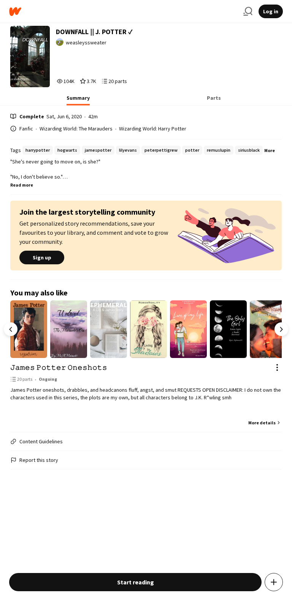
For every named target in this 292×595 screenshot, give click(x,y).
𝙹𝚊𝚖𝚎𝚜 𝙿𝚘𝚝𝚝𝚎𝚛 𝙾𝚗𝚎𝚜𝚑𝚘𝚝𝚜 (58, 367)
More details (262, 422)
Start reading (135, 582)
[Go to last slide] (10, 329)
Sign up (42, 257)
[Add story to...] (274, 582)
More (269, 150)
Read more (21, 185)
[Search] (247, 11)
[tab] (78, 100)
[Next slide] (281, 329)
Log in (270, 11)
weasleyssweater (86, 42)
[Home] (123, 11)
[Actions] (277, 367)
